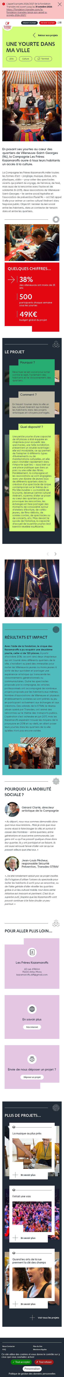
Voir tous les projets (48, 1317)
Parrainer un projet (48, 23)
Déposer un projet (29, 23)
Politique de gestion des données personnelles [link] (32, 1373)
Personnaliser (32, 1368)
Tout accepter (22, 1362)
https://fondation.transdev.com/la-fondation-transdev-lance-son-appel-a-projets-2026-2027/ (27, 12)
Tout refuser (45, 1362)
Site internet (32, 1027)
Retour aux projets (48, 35)
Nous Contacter (8, 1346)
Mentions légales (40, 1349)
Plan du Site (37, 1346)
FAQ (4, 1349)
